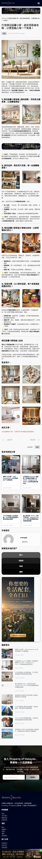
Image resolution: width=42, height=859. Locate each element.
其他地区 (4, 836)
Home (4, 18)
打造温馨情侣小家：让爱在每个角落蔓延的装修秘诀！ (18, 431)
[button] (38, 3)
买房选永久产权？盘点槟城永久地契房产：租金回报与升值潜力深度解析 (27, 730)
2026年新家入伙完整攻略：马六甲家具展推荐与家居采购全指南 (10, 517)
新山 (21, 555)
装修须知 (4, 847)
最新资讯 (4, 818)
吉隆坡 (21, 561)
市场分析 (4, 820)
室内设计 (4, 845)
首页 (3, 813)
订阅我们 (32, 777)
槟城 (21, 566)
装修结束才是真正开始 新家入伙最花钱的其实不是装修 (26, 696)
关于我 (4, 815)
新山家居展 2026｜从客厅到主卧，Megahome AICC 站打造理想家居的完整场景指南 (31, 518)
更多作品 (25, 542)
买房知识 (4, 843)
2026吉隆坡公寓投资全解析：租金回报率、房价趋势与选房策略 (26, 707)
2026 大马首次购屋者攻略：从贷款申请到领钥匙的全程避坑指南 (26, 719)
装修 (4, 33)
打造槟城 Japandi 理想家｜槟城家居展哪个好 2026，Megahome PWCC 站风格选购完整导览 (30, 480)
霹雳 (21, 572)
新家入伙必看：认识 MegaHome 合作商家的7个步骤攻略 (10, 478)
